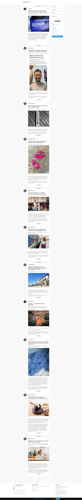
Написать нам (57, 36)
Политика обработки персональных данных (19, 491)
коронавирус (54, 28)
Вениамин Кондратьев (56, 24)
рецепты (53, 32)
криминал (30, 41)
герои (53, 25)
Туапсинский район (35, 41)
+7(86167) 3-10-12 (35, 488)
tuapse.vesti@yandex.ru (36, 490)
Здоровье (54, 26)
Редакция (29, 8)
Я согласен (57, 498)
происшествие (54, 31)
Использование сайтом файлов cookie (18, 493)
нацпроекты (54, 29)
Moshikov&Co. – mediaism (63, 496)
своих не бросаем (55, 33)
